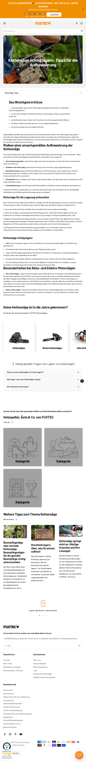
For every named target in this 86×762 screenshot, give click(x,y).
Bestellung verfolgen (12, 667)
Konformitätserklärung (12, 710)
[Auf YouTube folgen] (20, 734)
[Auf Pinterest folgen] (15, 734)
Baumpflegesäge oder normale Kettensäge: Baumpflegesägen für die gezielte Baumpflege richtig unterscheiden (14, 552)
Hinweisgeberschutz (12, 724)
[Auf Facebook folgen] (4, 734)
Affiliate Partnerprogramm (44, 677)
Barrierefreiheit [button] (10, 727)
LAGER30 (54, 14)
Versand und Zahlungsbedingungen (12, 702)
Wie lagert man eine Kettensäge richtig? (43, 379)
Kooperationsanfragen (42, 674)
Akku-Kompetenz (40, 667)
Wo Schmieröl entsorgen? (43, 387)
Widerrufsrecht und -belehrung (16, 697)
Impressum (8, 690)
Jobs (35, 670)
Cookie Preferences (11, 707)
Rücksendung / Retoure (13, 670)
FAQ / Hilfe (7, 663)
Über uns (37, 660)
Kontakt (6, 660)
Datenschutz (8, 693)
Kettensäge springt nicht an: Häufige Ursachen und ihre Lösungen (70, 545)
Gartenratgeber (39, 663)
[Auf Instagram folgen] (10, 734)
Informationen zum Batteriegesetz (17, 714)
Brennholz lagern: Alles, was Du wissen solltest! (43, 548)
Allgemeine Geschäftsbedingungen (13, 718)
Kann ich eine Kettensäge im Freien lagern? (43, 372)
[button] (43, 299)
